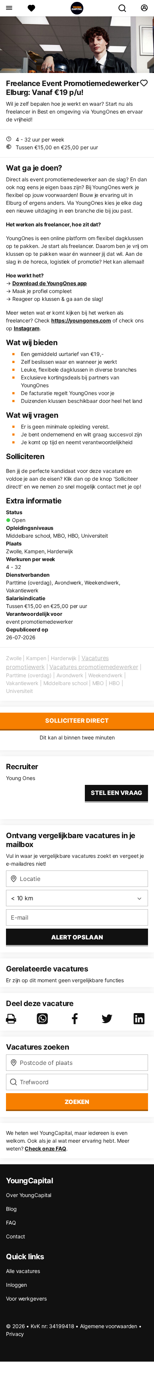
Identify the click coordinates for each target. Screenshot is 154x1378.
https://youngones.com (81, 320)
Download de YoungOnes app (49, 283)
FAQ (11, 1222)
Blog (11, 1209)
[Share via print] (12, 1019)
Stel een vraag (116, 792)
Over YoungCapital (28, 1195)
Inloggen (16, 1285)
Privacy (15, 1334)
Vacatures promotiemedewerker (93, 667)
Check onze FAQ (45, 1148)
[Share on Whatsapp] (43, 1019)
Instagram (27, 328)
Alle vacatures (23, 1271)
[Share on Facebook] (76, 1019)
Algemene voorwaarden (108, 1326)
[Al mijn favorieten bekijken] (31, 8)
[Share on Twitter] (108, 1019)
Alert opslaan (77, 937)
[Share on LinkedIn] (140, 1019)
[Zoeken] (125, 8)
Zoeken (77, 1101)
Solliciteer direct (77, 720)
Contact (15, 1236)
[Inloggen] (144, 8)
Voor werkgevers (26, 1298)
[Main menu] (9, 8)
